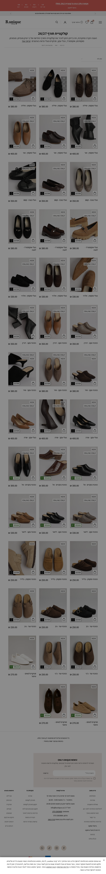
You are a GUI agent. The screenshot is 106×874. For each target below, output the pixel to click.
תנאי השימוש (51, 867)
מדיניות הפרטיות (63, 867)
